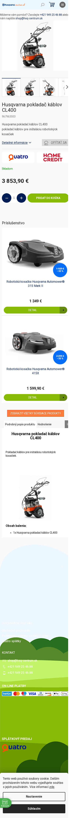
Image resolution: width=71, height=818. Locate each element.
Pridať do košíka (48, 197)
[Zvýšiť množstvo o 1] (21, 198)
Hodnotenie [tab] (44, 424)
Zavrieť (28, 215)
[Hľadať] (42, 5)
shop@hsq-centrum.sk (29, 18)
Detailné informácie (15, 142)
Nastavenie (34, 796)
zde (51, 787)
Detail (32, 310)
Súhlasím (34, 808)
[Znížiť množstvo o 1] (6, 198)
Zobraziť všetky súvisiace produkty (35, 413)
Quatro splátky (11, 641)
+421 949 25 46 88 (51, 14)
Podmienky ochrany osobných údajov (26, 636)
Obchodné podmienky (16, 630)
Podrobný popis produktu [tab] (20, 424)
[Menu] (62, 5)
